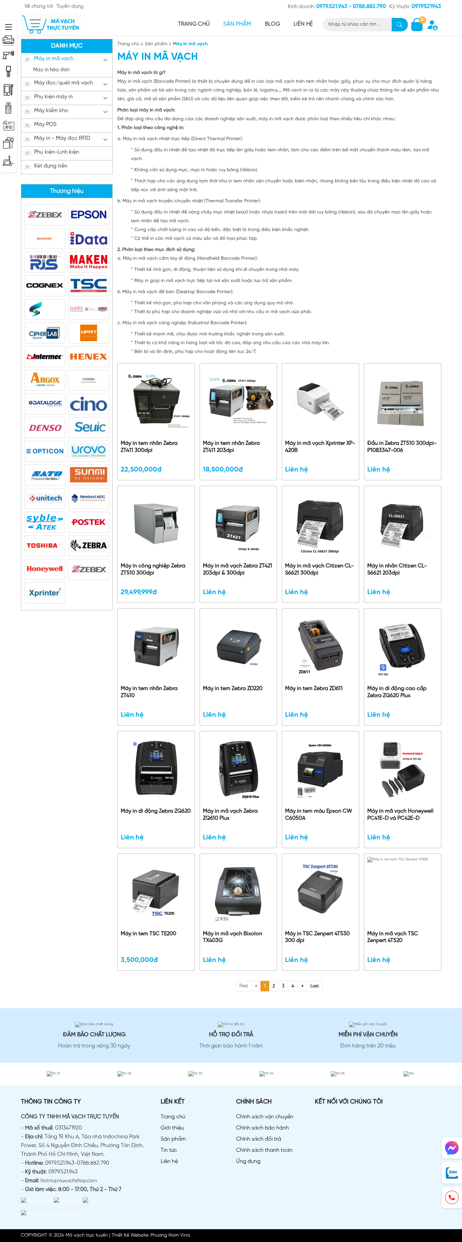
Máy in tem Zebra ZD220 (232, 688)
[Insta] (91, 1201)
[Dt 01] (53, 1073)
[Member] (432, 24)
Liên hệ (303, 24)
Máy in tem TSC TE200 (148, 934)
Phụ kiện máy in (53, 97)
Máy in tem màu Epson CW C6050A (318, 814)
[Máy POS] (8, 108)
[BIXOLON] (45, 238)
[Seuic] (88, 427)
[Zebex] (88, 569)
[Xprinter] (45, 593)
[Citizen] (88, 380)
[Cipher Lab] (45, 333)
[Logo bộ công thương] (51, 1213)
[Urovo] (88, 451)
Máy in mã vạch (53, 58)
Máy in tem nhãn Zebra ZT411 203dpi (231, 446)
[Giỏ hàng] (417, 24)
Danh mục (67, 46)
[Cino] (88, 404)
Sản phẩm (237, 24)
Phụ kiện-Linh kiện (56, 152)
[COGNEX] (45, 285)
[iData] (88, 238)
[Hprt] (88, 333)
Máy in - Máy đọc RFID (62, 138)
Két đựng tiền (50, 166)
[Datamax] (45, 309)
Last (314, 986)
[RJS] (45, 262)
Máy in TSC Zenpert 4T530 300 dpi (317, 937)
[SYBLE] (45, 522)
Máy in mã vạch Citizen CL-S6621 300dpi (319, 569)
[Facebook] (36, 1201)
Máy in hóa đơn (51, 70)
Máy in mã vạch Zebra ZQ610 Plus (230, 814)
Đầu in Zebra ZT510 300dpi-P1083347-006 (402, 446)
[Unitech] (45, 498)
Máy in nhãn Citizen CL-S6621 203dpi (397, 569)
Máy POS (45, 124)
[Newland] (88, 498)
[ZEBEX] (45, 215)
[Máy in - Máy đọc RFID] (8, 126)
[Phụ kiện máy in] (8, 71)
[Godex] (88, 309)
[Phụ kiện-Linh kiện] (8, 143)
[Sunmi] (88, 475)
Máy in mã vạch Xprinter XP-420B (320, 446)
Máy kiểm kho (51, 110)
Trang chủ (194, 24)
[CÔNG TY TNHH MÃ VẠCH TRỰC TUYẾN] (50, 24)
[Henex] (88, 356)
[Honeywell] (45, 569)
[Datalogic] (45, 404)
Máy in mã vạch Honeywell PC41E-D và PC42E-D (400, 814)
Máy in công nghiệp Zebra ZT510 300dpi (153, 569)
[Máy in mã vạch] (8, 39)
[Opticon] (45, 451)
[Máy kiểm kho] (8, 90)
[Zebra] (88, 546)
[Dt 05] (338, 1073)
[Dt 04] (266, 1073)
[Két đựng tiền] (8, 160)
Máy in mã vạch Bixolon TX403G (232, 937)
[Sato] (45, 475)
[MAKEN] (88, 262)
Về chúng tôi (38, 6)
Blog (272, 24)
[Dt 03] (195, 1073)
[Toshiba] (45, 546)
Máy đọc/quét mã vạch (63, 83)
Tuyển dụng (70, 6)
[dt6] (408, 1073)
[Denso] (45, 427)
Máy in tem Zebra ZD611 (314, 688)
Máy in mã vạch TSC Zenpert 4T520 (392, 937)
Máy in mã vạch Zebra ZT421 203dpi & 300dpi (237, 569)
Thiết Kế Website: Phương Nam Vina (151, 1235)
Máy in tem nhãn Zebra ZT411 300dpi (149, 446)
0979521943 (426, 6)
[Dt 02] (124, 1073)
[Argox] (45, 380)
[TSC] (88, 285)
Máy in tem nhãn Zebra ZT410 (149, 692)
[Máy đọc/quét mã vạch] (8, 55)
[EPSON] (88, 215)
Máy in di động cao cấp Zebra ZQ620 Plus (396, 692)
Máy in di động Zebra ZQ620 (156, 811)
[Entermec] (45, 356)
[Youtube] (67, 1201)
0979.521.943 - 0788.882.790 (351, 6)
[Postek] (88, 522)
